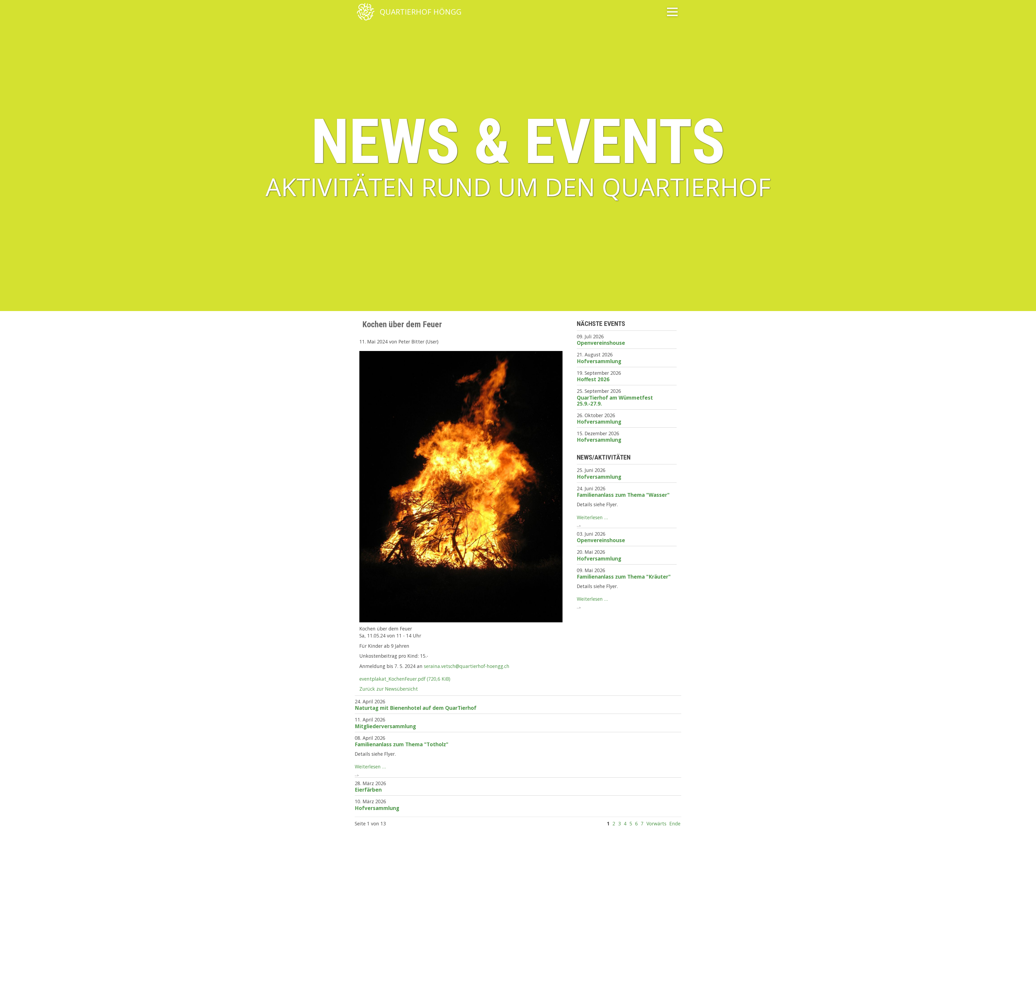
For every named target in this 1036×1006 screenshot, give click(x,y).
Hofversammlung (599, 361)
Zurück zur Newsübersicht (388, 689)
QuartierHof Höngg (420, 12)
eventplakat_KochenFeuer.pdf (404, 679)
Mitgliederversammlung (385, 726)
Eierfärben (368, 789)
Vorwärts (656, 823)
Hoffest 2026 (593, 379)
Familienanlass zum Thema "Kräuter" (624, 576)
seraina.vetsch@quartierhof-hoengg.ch (466, 666)
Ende (674, 823)
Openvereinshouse (601, 342)
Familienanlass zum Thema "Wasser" (623, 494)
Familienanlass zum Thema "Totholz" (401, 744)
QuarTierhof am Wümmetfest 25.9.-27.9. (615, 400)
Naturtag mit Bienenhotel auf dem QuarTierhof (415, 707)
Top (1024, 994)
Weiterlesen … (592, 517)
